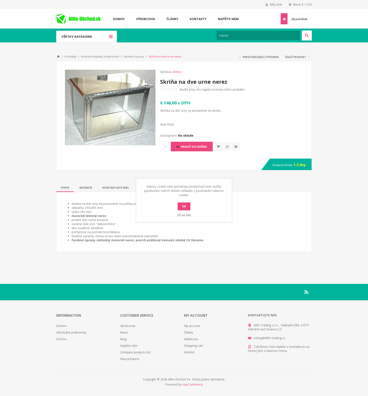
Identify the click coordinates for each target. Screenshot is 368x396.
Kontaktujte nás (115, 187)
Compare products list (135, 352)
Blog (123, 339)
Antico (177, 72)
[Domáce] (58, 56)
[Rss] (306, 292)
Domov (61, 326)
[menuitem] (88, 325)
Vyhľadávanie (307, 35)
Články (188, 332)
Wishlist (189, 352)
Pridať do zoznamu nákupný (227, 146)
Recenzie (85, 187)
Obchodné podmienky (71, 332)
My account (192, 326)
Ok (184, 206)
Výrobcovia (127, 326)
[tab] (65, 187)
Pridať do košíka (194, 147)
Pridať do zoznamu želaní (218, 146)
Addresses (191, 339)
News (124, 332)
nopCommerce (192, 384)
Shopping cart (193, 346)
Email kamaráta (236, 146)
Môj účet (276, 4)
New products (129, 359)
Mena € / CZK (302, 4)
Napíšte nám (129, 346)
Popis (65, 187)
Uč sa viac (184, 214)
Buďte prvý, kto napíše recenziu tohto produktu (212, 89)
